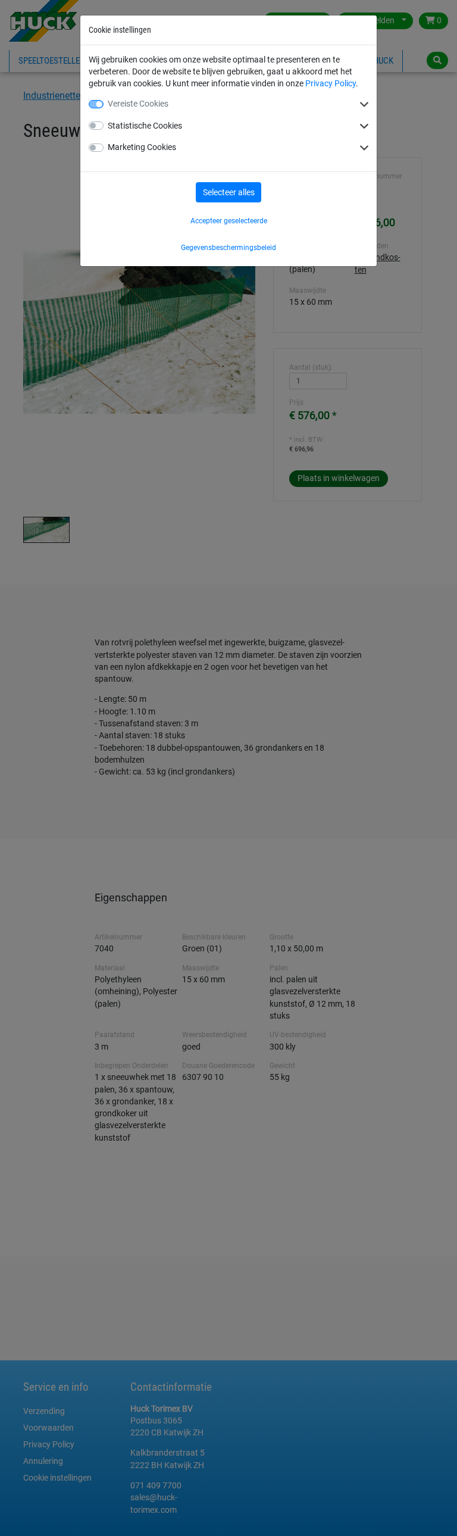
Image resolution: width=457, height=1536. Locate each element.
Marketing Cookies (142, 147)
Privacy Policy (330, 83)
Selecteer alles (229, 192)
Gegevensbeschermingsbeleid (228, 247)
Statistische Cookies (145, 125)
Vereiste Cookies (138, 103)
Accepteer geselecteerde (228, 221)
